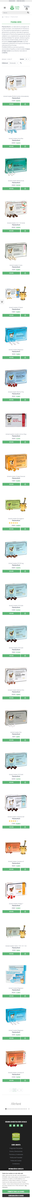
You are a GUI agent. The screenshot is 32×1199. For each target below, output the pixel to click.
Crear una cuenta (21, 0)
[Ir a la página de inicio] (2, 17)
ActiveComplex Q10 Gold (16, 605)
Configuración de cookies (16, 1196)
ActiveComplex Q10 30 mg (16, 563)
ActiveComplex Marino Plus (16, 392)
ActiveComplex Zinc (16, 732)
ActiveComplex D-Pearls (16, 307)
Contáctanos (16, 1164)
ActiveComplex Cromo (16, 265)
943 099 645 (27, 6)
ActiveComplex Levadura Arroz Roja (16, 434)
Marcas (7, 17)
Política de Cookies (16, 1160)
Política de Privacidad (16, 1157)
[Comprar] (25, 104)
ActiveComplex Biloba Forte (16, 181)
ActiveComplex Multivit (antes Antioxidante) (16, 96)
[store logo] (14, 8)
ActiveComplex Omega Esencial (16, 476)
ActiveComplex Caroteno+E (16, 861)
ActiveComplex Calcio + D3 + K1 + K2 (16, 946)
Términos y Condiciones (16, 1154)
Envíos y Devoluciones (16, 1151)
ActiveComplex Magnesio (16, 350)
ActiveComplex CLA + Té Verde (16, 223)
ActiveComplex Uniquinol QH (16, 817)
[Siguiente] (29, 1109)
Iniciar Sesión (12, 0)
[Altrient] (16, 1103)
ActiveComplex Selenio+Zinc (16, 690)
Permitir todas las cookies (16, 1192)
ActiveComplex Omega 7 (16, 904)
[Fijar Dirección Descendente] (21, 63)
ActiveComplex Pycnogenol (16, 518)
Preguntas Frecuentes (16, 1148)
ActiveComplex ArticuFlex (16, 138)
